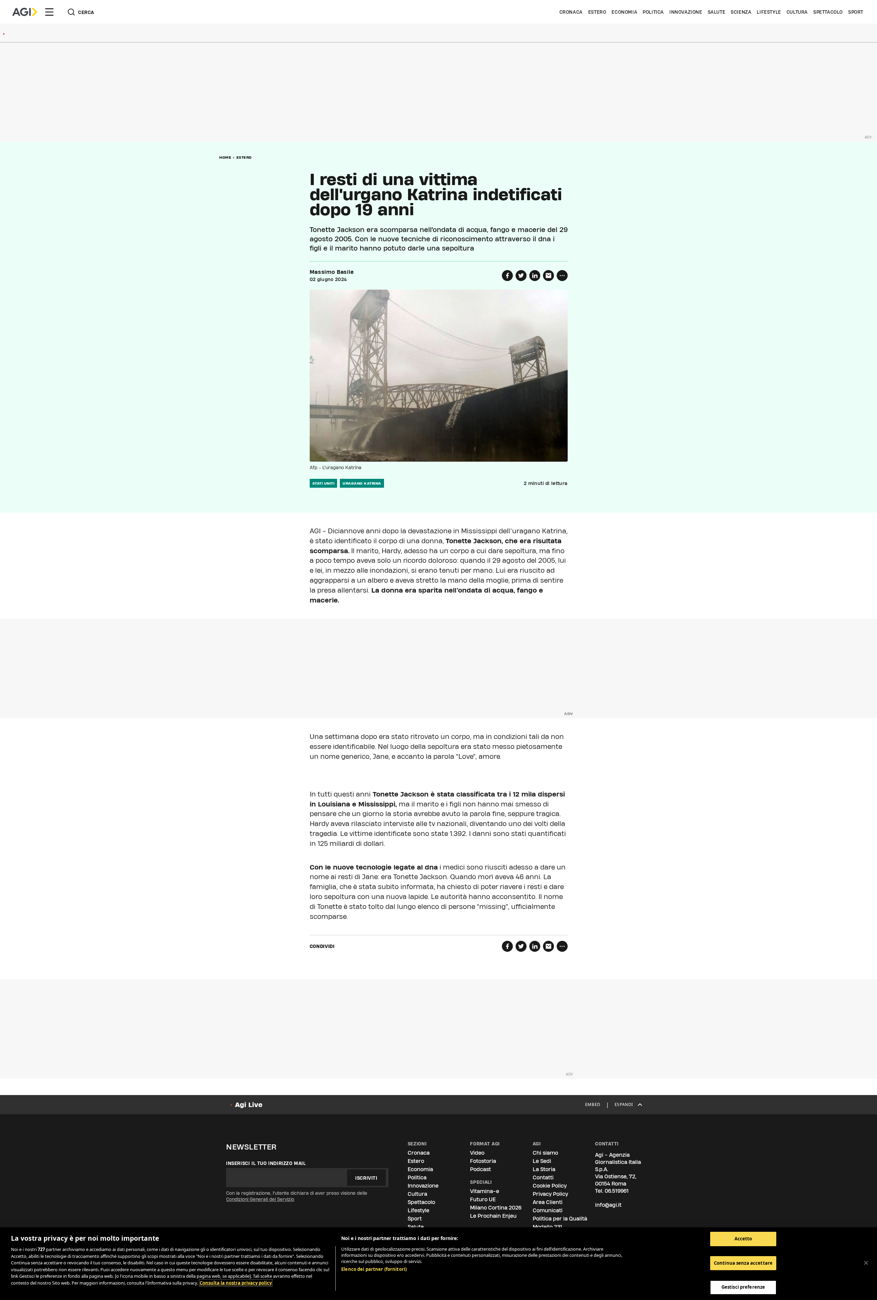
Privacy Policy (550, 1194)
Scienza (741, 12)
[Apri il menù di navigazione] (49, 12)
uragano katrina (362, 483)
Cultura (797, 12)
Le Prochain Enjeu (493, 1216)
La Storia (544, 1169)
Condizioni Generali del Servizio (260, 1199)
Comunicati (548, 1210)
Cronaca (571, 12)
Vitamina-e (484, 1191)
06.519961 (617, 1191)
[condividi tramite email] (548, 275)
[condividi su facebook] (507, 275)
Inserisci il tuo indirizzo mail (266, 1163)
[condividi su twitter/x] (521, 275)
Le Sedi (542, 1161)
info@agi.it (608, 1205)
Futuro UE (483, 1199)
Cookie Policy (550, 1185)
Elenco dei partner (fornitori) (374, 1269)
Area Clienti (548, 1202)
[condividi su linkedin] (534, 275)
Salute (717, 12)
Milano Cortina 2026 (495, 1207)
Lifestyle (769, 12)
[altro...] (562, 275)
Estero (597, 12)
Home (225, 157)
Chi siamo (545, 1153)
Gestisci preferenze (743, 1287)
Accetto (743, 1239)
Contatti (543, 1177)
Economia (624, 12)
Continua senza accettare (743, 1263)
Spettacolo (828, 12)
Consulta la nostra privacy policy (236, 1283)
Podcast (480, 1169)
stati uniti (323, 483)
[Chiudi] (866, 1263)
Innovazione (685, 12)
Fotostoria (483, 1161)
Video (477, 1153)
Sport (855, 12)
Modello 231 (547, 1227)
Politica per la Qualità (560, 1218)
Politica (653, 12)
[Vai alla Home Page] (24, 12)
